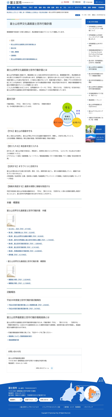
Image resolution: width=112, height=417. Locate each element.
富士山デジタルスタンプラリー (96, 112)
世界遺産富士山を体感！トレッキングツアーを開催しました (96, 37)
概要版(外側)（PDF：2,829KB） (20, 279)
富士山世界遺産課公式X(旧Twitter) (95, 105)
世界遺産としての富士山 (32, 12)
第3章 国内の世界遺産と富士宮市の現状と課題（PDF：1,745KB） (32, 240)
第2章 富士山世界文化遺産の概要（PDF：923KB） (26, 236)
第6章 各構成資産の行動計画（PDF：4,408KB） (26, 251)
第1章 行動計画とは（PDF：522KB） (22, 232)
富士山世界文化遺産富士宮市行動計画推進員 (96, 87)
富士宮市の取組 (43, 12)
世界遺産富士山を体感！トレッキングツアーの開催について (96, 28)
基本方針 (13, 48)
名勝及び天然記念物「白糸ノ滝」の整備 (96, 118)
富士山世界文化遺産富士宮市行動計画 (96, 68)
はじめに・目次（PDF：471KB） (20, 229)
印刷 (78, 15)
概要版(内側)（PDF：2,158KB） (20, 283)
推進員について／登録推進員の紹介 (20, 336)
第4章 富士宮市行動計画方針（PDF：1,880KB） (26, 243)
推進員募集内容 (14, 340)
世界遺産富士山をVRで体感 (95, 44)
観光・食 (22, 12)
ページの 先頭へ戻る (100, 380)
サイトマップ (89, 407)
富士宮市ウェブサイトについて (30, 407)
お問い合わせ (44, 399)
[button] (65, 2)
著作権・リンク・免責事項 (72, 407)
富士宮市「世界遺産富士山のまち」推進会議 (96, 61)
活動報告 (13, 55)
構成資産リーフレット (95, 100)
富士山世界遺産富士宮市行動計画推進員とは (24, 59)
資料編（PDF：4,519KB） (18, 254)
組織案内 (12, 399)
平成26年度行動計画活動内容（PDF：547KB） (25, 308)
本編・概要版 (15, 51)
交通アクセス (29, 399)
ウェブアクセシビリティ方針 (51, 407)
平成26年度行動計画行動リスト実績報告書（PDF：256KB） (29, 305)
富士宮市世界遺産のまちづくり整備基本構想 (96, 74)
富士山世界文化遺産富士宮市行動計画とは (23, 44)
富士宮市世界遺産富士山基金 (96, 81)
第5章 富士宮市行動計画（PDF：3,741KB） (24, 247)
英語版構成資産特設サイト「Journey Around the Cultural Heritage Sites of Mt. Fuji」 (96, 53)
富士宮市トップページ (12, 12)
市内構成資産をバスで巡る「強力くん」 (96, 94)
